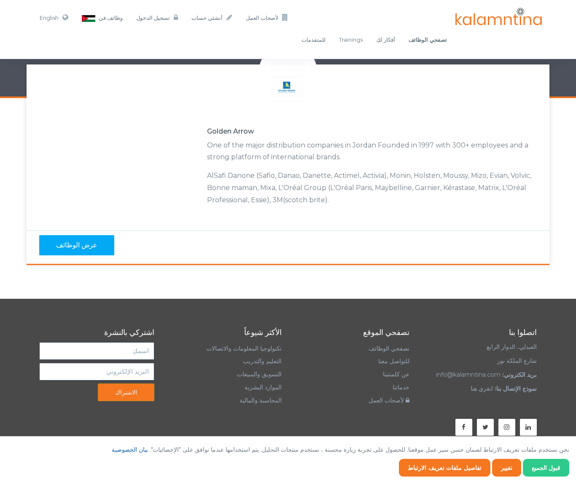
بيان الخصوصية (130, 449)
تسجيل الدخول (153, 17)
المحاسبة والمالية (261, 400)
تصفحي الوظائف (389, 348)
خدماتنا (401, 387)
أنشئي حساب (207, 17)
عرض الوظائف (76, 245)
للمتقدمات (313, 39)
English (49, 17)
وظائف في (110, 17)
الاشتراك (126, 392)
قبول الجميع (546, 468)
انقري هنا (482, 388)
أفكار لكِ (385, 39)
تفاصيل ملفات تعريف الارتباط (445, 468)
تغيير (506, 468)
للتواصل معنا (393, 361)
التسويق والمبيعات (259, 374)
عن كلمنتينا (396, 374)
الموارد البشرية (263, 387)
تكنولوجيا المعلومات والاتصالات (243, 348)
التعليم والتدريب (262, 361)
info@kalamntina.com (468, 374)
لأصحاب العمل (262, 17)
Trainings (351, 39)
